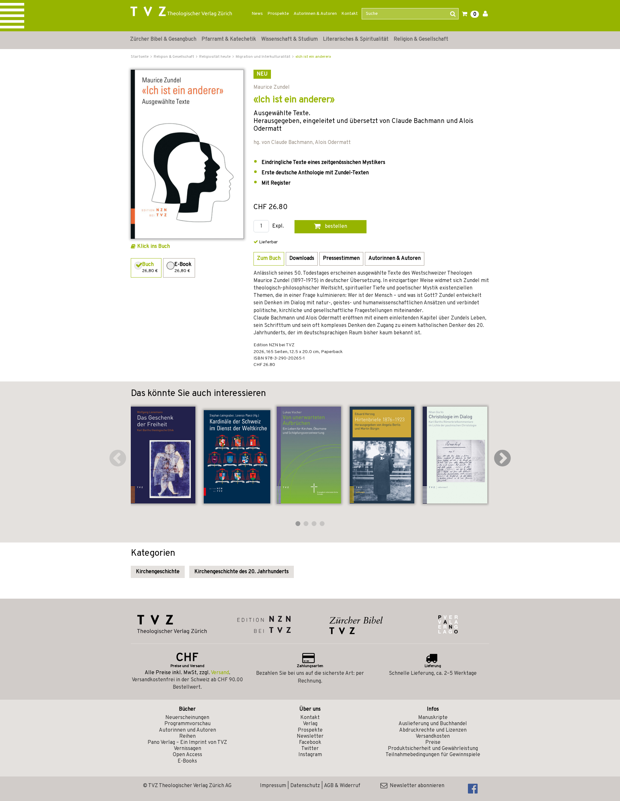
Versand (220, 673)
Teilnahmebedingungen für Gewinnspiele (433, 755)
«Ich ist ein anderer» (313, 56)
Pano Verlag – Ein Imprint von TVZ (187, 742)
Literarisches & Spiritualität (355, 39)
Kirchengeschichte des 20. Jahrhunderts (241, 572)
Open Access (187, 755)
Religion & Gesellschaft (421, 39)
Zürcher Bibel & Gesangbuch (163, 39)
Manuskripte (433, 718)
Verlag (310, 724)
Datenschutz (305, 786)
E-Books (187, 761)
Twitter (310, 748)
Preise (432, 742)
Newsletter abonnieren (415, 786)
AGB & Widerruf (342, 786)
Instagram (310, 755)
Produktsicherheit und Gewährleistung (433, 748)
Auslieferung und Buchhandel (432, 724)
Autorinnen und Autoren (187, 730)
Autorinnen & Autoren (315, 13)
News (257, 13)
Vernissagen (187, 748)
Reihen (187, 736)
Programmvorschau (187, 724)
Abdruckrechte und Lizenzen (433, 730)
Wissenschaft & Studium (289, 39)
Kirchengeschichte (158, 572)
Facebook (310, 742)
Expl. (278, 226)
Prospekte (278, 13)
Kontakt (349, 13)
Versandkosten (433, 736)
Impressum (273, 786)
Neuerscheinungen (187, 718)
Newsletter (310, 736)
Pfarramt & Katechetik (229, 39)
